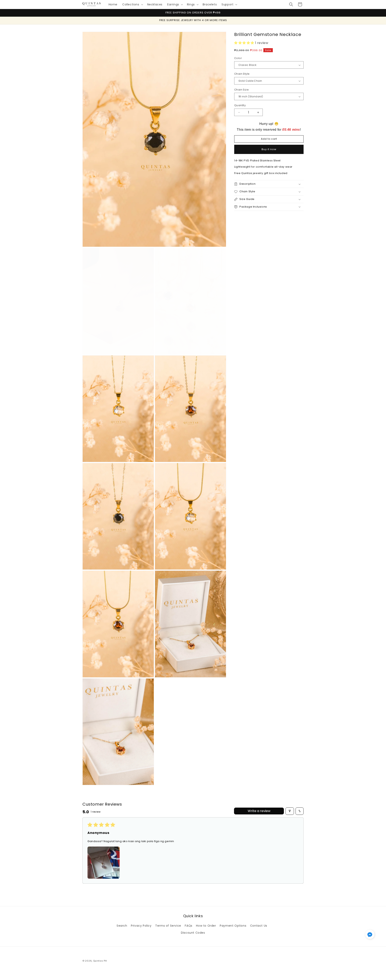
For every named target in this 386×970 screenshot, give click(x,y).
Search (122, 926)
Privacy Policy (141, 926)
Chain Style (241, 74)
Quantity (240, 105)
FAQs (188, 926)
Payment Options (233, 926)
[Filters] (289, 811)
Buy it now (269, 149)
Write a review (259, 811)
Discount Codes (193, 933)
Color (238, 58)
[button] (132, 4)
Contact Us (258, 926)
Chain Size (241, 90)
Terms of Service (168, 926)
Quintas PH (100, 960)
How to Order (206, 926)
